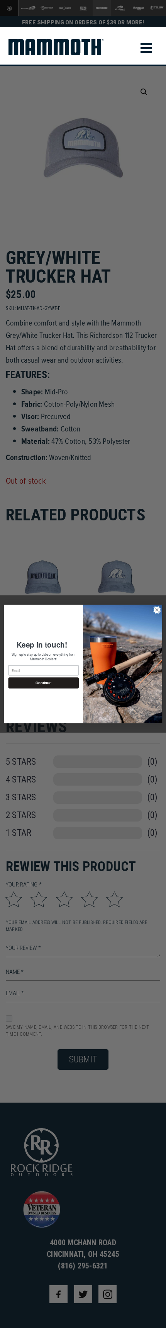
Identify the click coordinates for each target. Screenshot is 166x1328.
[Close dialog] (156, 609)
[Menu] (146, 48)
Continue (43, 683)
